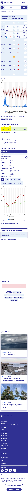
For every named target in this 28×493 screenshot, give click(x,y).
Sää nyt (9, 292)
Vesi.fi (2, 460)
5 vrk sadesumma (18, 297)
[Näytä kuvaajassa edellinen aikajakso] (4, 219)
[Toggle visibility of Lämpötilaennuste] (9, 114)
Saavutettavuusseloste (6, 446)
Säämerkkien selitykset (6, 119)
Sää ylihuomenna (9, 295)
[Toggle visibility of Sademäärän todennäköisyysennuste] (14, 111)
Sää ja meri (3, 11)
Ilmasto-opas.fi (4, 455)
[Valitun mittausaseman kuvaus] (26, 157)
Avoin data (3, 459)
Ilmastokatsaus (4, 457)
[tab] (2, 179)
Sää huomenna (17, 292)
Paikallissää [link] (10, 11)
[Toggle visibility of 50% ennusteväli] (9, 112)
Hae (24, 7)
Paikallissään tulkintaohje (7, 118)
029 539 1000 (4, 435)
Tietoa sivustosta (4, 445)
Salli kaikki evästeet (14, 489)
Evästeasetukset (4, 450)
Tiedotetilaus (4, 448)
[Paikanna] (2, 7)
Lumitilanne (14, 300)
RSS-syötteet (4, 443)
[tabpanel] (14, 203)
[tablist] (14, 181)
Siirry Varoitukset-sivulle (7, 134)
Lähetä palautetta (4, 442)
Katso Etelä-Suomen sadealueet (8, 239)
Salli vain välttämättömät (14, 485)
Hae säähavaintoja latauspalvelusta (9, 223)
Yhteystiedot (3, 440)
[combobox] (13, 7)
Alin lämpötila (8, 297)
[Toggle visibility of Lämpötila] (11, 216)
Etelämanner (3, 463)
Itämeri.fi (2, 462)
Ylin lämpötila (19, 295)
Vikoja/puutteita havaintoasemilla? (9, 226)
